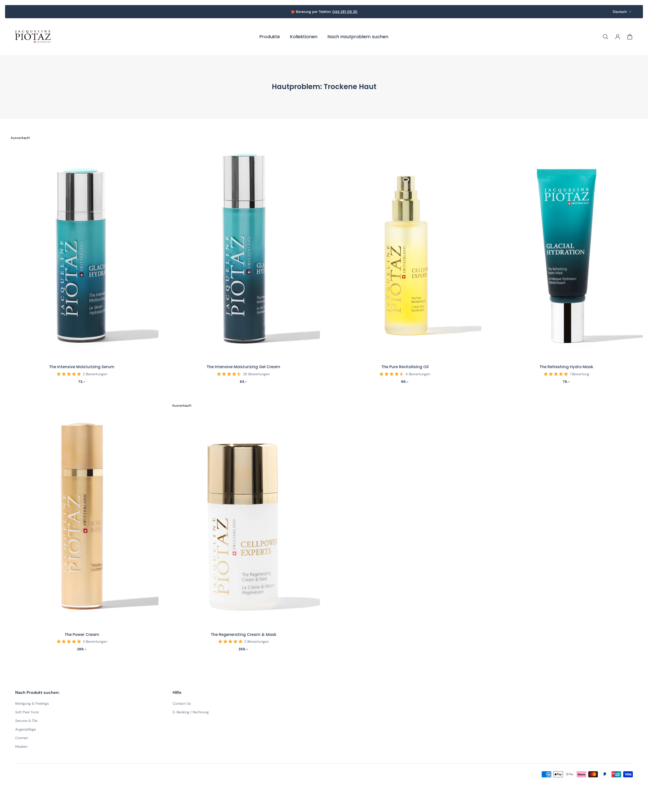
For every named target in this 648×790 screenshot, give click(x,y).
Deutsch (620, 11)
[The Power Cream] (81, 514)
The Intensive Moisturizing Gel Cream (243, 366)
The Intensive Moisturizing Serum (81, 366)
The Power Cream (82, 634)
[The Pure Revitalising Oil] (404, 246)
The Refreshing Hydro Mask (566, 366)
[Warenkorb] (630, 36)
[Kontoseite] (618, 36)
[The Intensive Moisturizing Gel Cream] (243, 246)
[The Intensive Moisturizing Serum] (81, 246)
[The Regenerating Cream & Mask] (243, 514)
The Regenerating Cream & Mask (243, 634)
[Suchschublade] (605, 36)
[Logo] (33, 36)
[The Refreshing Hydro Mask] (566, 246)
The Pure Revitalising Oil (405, 366)
